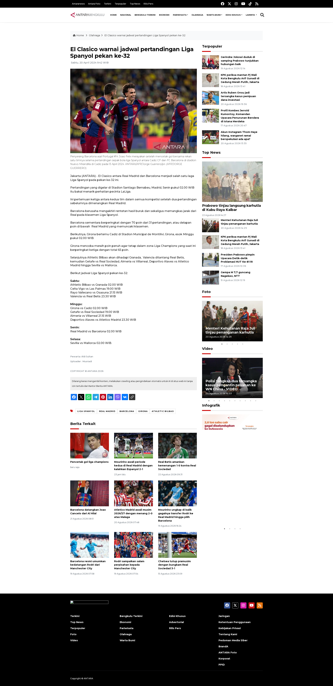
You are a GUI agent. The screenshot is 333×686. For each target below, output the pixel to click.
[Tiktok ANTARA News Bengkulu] (250, 3)
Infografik (211, 405)
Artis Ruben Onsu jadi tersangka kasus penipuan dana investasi (238, 96)
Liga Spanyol (86, 411)
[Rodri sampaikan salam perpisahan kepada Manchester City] (133, 544)
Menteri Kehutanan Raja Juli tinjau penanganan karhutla (230, 330)
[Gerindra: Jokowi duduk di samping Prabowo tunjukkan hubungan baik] (210, 62)
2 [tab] (227, 344)
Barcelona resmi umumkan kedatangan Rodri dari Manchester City (88, 565)
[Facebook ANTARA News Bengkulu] (222, 3)
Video (207, 349)
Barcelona (126, 411)
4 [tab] (237, 344)
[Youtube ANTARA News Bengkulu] (243, 3)
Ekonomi (164, 15)
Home (113, 15)
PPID (222, 664)
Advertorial (176, 622)
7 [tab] (240, 400)
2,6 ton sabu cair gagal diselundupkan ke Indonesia (230, 515)
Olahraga (197, 15)
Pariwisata (179, 15)
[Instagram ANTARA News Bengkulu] (236, 3)
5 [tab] (243, 344)
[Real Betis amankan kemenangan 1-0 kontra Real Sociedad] (177, 445)
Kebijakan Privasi (230, 628)
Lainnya (250, 15)
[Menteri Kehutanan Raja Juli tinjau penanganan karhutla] (210, 225)
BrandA (223, 646)
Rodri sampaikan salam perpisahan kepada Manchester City (129, 565)
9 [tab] (250, 400)
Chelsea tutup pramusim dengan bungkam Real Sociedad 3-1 (174, 565)
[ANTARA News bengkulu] (87, 15)
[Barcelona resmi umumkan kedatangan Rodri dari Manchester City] (89, 544)
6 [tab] (235, 400)
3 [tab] (232, 344)
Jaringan (224, 616)
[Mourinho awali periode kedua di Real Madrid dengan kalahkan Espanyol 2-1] (133, 445)
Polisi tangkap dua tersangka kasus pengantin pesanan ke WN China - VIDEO (231, 385)
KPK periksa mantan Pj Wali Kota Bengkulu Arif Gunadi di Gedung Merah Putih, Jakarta (240, 78)
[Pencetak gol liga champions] (89, 445)
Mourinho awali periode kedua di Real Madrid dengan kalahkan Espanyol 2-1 (133, 465)
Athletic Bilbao (163, 411)
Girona (143, 411)
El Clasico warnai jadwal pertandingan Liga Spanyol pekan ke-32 (144, 35)
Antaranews (78, 3)
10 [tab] (256, 400)
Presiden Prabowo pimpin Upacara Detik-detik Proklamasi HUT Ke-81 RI (238, 258)
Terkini (107, 3)
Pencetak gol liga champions (89, 461)
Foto (206, 292)
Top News (135, 3)
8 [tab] (245, 400)
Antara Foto (94, 3)
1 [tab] (222, 344)
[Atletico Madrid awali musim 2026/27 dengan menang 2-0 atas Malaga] (133, 493)
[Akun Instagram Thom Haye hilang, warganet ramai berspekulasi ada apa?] (210, 137)
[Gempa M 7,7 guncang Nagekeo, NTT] (210, 277)
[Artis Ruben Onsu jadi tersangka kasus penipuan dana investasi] (210, 97)
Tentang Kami (228, 634)
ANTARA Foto (228, 652)
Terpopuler (120, 3)
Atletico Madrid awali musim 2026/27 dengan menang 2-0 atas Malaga (133, 513)
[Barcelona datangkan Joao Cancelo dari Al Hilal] (89, 493)
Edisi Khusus (233, 15)
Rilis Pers (148, 3)
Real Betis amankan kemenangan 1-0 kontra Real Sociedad (177, 465)
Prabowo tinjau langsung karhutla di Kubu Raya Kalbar (231, 207)
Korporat (224, 658)
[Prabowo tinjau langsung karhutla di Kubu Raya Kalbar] (232, 181)
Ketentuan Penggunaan (235, 622)
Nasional (125, 15)
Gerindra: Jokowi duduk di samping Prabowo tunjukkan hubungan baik (240, 61)
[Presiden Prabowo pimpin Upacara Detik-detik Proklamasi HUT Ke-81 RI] (210, 259)
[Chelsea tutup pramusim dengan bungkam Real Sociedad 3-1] (177, 544)
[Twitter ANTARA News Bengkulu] (229, 3)
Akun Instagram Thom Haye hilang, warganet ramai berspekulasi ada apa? (239, 135)
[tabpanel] (232, 321)
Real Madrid (107, 411)
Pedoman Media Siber (233, 640)
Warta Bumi (214, 15)
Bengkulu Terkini (145, 15)
